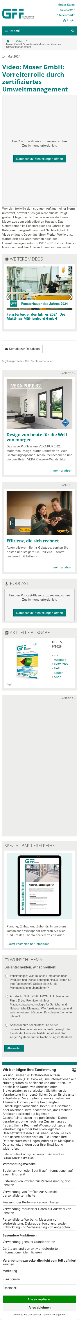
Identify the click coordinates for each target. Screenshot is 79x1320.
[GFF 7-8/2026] (27, 680)
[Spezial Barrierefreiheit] (39, 918)
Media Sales (66, 4)
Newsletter (67, 10)
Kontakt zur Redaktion (22, 349)
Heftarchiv (61, 664)
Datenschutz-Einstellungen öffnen (39, 158)
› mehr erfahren (61, 470)
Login (69, 20)
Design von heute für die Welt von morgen (37, 437)
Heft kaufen (58, 670)
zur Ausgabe (60, 657)
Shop (57, 677)
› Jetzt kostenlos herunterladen (28, 944)
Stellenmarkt (66, 15)
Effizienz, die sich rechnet (33, 540)
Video (19, 41)
